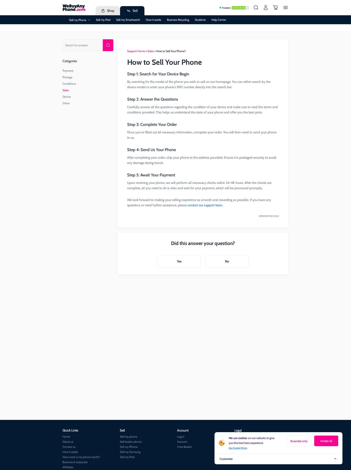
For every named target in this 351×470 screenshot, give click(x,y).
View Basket (184, 447)
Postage (67, 77)
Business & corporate (75, 462)
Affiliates (68, 467)
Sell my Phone (77, 20)
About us (68, 442)
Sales (66, 90)
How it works (153, 20)
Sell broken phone (131, 442)
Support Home (136, 51)
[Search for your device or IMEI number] (108, 45)
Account (182, 442)
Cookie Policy (240, 447)
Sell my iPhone (129, 447)
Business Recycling (178, 20)
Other (66, 103)
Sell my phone (128, 436)
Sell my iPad (103, 20)
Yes (179, 261)
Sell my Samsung (130, 452)
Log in (180, 436)
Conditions (69, 84)
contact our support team (205, 205)
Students (200, 20)
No (227, 261)
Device (67, 97)
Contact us (69, 447)
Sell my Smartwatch (128, 20)
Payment (68, 70)
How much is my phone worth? (81, 457)
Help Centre (218, 20)
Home (66, 436)
